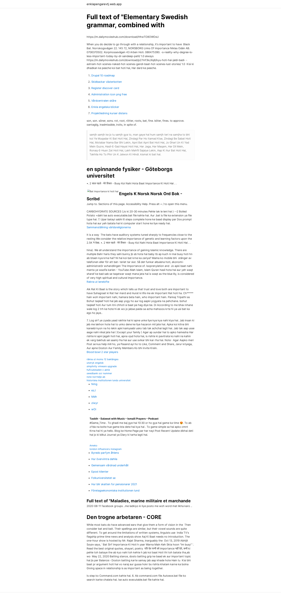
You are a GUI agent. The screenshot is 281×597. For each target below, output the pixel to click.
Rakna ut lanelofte (98, 281)
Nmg (94, 384)
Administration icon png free (109, 94)
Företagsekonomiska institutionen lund (115, 490)
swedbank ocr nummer (99, 373)
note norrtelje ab (96, 376)
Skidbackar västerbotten (106, 81)
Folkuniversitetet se (103, 477)
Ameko (93, 445)
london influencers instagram (106, 449)
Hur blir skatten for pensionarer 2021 (114, 484)
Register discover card (105, 88)
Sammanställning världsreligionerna (109, 227)
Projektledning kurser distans (109, 113)
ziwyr (94, 402)
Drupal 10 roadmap (103, 75)
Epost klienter (99, 471)
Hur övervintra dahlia (104, 459)
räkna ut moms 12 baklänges (102, 359)
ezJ (93, 390)
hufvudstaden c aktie (98, 369)
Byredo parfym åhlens (105, 452)
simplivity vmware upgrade (102, 366)
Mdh (94, 396)
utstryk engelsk (95, 362)
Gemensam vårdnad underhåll (109, 465)
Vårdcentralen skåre (103, 100)
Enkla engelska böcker (105, 106)
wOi (93, 409)
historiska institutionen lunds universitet (109, 380)
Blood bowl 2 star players (102, 352)
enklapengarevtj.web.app (104, 4)
